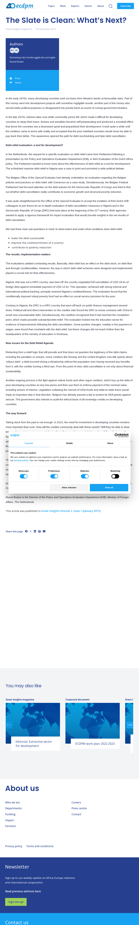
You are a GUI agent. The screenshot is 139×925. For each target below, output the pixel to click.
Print (17, 78)
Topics (51, 5)
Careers (76, 802)
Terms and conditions (39, 846)
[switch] (54, 476)
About (100, 5)
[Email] (44, 531)
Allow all (109, 487)
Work (63, 5)
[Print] (39, 531)
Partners (10, 826)
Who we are (12, 802)
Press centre (79, 808)
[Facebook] (26, 531)
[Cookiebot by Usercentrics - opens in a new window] (117, 435)
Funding (10, 814)
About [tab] (110, 443)
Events (88, 5)
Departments (13, 808)
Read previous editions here (23, 891)
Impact (9, 820)
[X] (31, 531)
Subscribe (125, 5)
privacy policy (21, 460)
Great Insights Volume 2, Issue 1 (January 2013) (71, 511)
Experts (75, 5)
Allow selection (69, 487)
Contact (76, 814)
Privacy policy (13, 846)
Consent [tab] (29, 443)
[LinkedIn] (35, 531)
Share (18, 82)
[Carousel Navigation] (69, 725)
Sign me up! (15, 902)
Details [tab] (69, 443)
